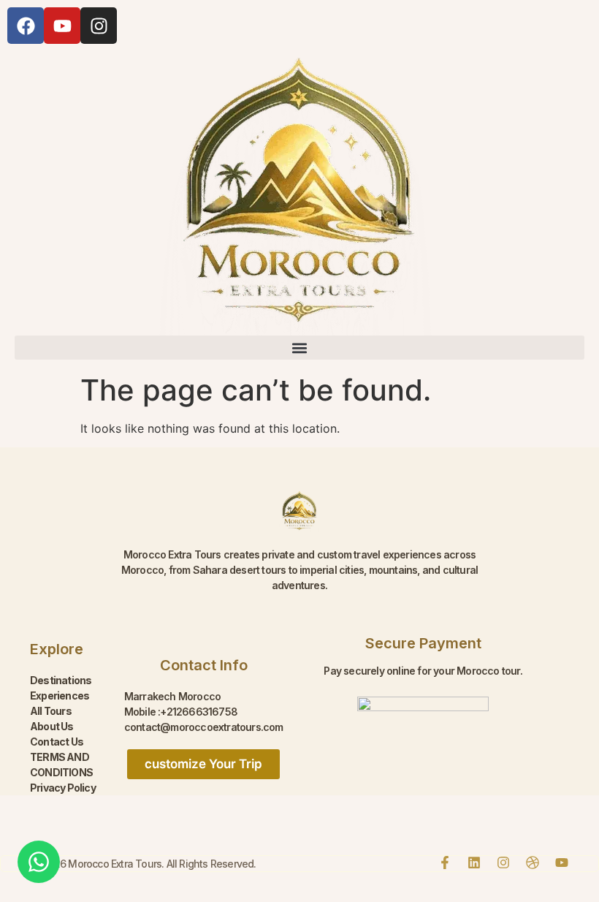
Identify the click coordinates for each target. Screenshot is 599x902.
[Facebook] (25, 25)
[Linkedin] (474, 862)
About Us (52, 726)
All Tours (51, 711)
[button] (299, 348)
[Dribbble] (532, 862)
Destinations (60, 680)
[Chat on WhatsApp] (39, 862)
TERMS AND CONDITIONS (61, 764)
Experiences (59, 695)
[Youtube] (62, 25)
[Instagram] (98, 25)
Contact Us (56, 741)
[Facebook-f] (444, 862)
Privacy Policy (63, 787)
